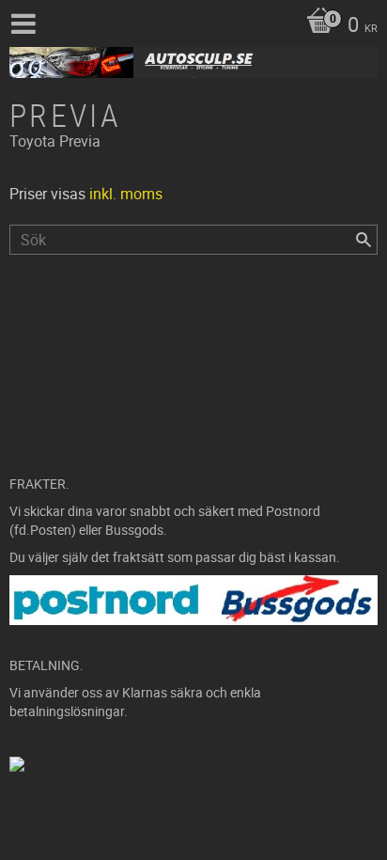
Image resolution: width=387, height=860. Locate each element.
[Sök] (363, 240)
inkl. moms (126, 193)
